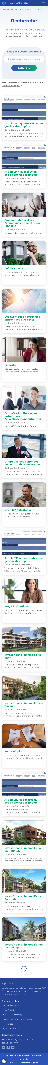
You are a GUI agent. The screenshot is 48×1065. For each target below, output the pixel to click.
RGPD (12, 1063)
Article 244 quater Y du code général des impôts (23, 125)
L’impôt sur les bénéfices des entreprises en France (22, 463)
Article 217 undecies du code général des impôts (23, 560)
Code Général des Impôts (17, 130)
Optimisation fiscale (14, 229)
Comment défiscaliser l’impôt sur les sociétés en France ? (22, 223)
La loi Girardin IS (10, 1010)
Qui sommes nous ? (12, 1006)
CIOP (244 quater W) (18, 509)
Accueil (5, 9)
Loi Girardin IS (13, 268)
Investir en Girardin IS (15, 661)
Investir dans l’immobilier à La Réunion (22, 849)
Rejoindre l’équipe (11, 1028)
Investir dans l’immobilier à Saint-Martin (22, 898)
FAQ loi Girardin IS (16, 606)
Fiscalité (10, 365)
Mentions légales (29, 1063)
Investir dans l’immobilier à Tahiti (22, 656)
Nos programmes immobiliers (17, 1019)
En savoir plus (13, 751)
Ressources (7, 1024)
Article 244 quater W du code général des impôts (21, 173)
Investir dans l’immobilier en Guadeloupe (23, 946)
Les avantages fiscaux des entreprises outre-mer (22, 318)
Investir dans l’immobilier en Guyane (23, 704)
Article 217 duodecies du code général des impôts (21, 801)
